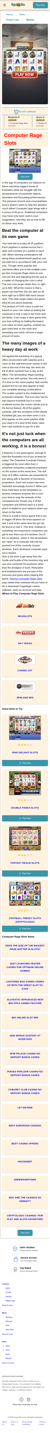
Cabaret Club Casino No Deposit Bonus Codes (25, 1091)
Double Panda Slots (25, 807)
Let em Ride (25, 1107)
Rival (8, 1354)
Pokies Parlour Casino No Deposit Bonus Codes (25, 1073)
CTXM (8, 1292)
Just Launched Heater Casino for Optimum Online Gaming (25, 967)
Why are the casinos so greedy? (25, 1199)
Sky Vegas (25, 643)
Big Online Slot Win (25, 1017)
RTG (7, 1350)
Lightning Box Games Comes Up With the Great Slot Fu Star (25, 985)
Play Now (40, 5)
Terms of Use (14, 1423)
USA (7, 1325)
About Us (4, 1423)
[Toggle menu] (4, 5)
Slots (22, 14)
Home (9, 14)
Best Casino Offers (25, 1143)
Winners (9, 1321)
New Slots (10, 1329)
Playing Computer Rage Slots (26, 578)
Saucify (9, 1296)
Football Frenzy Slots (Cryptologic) (25, 920)
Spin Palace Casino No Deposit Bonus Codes (25, 1055)
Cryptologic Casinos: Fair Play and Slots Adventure (25, 1217)
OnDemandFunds (25, 1179)
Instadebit (25, 1161)
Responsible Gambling (27, 1423)
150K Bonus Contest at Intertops (25, 1037)
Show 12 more (8, 1363)
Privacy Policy (42, 1423)
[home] (20, 7)
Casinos (5, 1284)
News (4, 1313)
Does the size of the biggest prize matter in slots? (25, 947)
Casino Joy (25, 670)
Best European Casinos (25, 1125)
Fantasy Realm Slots (25, 863)
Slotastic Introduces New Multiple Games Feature (25, 1001)
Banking (9, 1317)
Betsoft (8, 1358)
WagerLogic (12, 19)
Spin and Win (25, 697)
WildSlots (25, 616)
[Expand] (3, 1346)
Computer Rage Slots (16, 123)
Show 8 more (7, 1305)
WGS (8, 1288)
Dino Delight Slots (25, 752)
